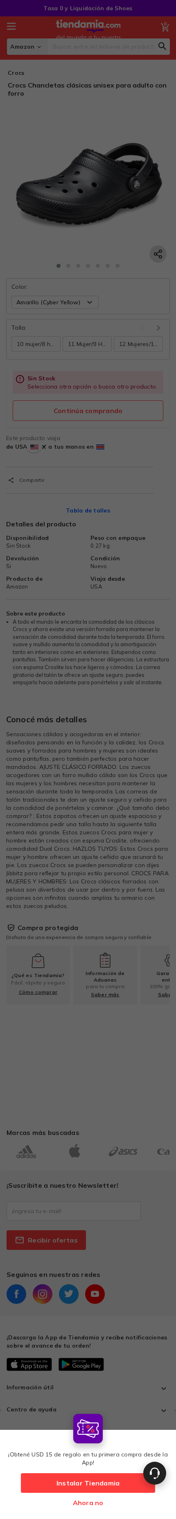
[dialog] (88, 1464)
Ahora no (88, 1503)
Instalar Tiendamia (88, 1483)
